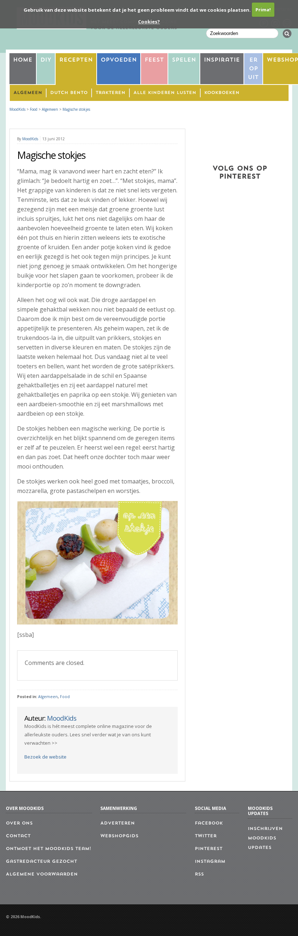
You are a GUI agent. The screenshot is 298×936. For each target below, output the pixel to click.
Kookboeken (221, 93)
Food (65, 696)
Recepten (76, 60)
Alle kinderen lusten (164, 93)
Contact (18, 836)
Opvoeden (119, 60)
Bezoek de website (45, 756)
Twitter (206, 836)
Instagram (210, 861)
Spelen (184, 60)
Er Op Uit (253, 69)
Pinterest (208, 849)
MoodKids (17, 109)
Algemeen (27, 93)
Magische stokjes (76, 109)
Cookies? (149, 21)
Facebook (209, 823)
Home (22, 60)
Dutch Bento (69, 93)
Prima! (263, 9)
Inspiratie (222, 60)
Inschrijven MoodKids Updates (265, 838)
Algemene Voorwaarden (42, 874)
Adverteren (117, 823)
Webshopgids (119, 836)
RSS (199, 874)
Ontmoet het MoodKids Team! (48, 849)
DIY (45, 60)
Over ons (19, 823)
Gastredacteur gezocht (41, 861)
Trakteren (110, 93)
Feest (154, 60)
